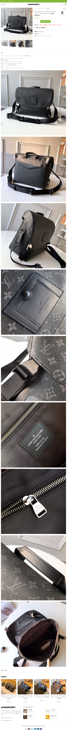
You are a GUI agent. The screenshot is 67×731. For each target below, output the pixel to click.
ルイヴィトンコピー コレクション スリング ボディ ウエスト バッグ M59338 (25, 697)
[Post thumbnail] (25, 711)
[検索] (62, 4)
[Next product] (65, 8)
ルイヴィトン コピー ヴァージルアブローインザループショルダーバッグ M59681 (58, 697)
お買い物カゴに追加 (45, 21)
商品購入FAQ (53, 715)
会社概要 (30, 709)
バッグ (47, 8)
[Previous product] (62, 8)
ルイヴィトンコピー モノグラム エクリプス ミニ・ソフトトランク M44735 (8, 697)
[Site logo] (33, 4)
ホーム (35, 8)
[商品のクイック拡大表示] (3, 36)
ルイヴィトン (42, 8)
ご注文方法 (53, 709)
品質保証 (30, 715)
